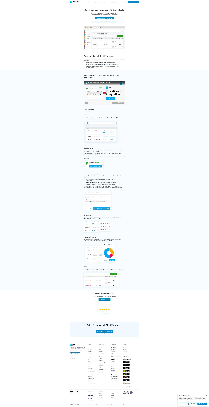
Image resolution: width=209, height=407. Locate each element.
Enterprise (89, 366)
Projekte (100, 356)
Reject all (193, 403)
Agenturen (113, 363)
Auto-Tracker (101, 353)
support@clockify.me (127, 354)
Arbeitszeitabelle (102, 347)
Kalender (101, 351)
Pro (88, 364)
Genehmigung (101, 365)
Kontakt (124, 347)
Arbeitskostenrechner (115, 381)
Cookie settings (202, 403)
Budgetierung (90, 380)
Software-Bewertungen (115, 356)
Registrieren (72, 358)
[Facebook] (123, 387)
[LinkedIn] (125, 387)
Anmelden (124, 2)
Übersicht (89, 345)
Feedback (125, 349)
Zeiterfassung (90, 372)
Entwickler (113, 366)
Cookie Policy (185, 401)
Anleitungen (113, 351)
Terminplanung (102, 362)
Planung (89, 374)
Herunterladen (113, 2)
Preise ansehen (90, 368)
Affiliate (112, 395)
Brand (112, 397)
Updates (100, 397)
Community (125, 353)
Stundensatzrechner (114, 378)
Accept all (183, 403)
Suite (100, 393)
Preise (100, 354)
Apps (89, 347)
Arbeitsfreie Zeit (102, 363)
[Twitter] (127, 387)
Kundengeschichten (114, 354)
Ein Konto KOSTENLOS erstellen (103, 331)
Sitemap (112, 404)
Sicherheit (108, 404)
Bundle (100, 395)
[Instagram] (131, 387)
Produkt (88, 2)
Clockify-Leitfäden (114, 347)
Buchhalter (113, 370)
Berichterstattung (91, 378)
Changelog (89, 353)
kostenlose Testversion (88, 154)
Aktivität (100, 358)
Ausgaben (101, 369)
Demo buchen (74, 353)
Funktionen (96, 2)
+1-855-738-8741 (126, 356)
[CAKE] (74, 392)
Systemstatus (125, 351)
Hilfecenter (125, 345)
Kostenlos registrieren (133, 2)
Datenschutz (103, 404)
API (88, 354)
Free (88, 359)
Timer (100, 345)
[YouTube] (129, 387)
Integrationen (90, 349)
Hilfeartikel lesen (104, 299)
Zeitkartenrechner (114, 376)
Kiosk (100, 349)
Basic (89, 361)
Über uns (112, 393)
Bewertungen (90, 351)
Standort (101, 360)
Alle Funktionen (101, 372)
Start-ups (113, 364)
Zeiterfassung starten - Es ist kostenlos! (104, 18)
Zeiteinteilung (113, 349)
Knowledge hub (114, 345)
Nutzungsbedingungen (96, 404)
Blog (112, 353)
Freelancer (113, 361)
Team (100, 367)
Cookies (89, 404)
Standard (89, 363)
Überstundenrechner (115, 380)
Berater (112, 368)
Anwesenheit (90, 376)
